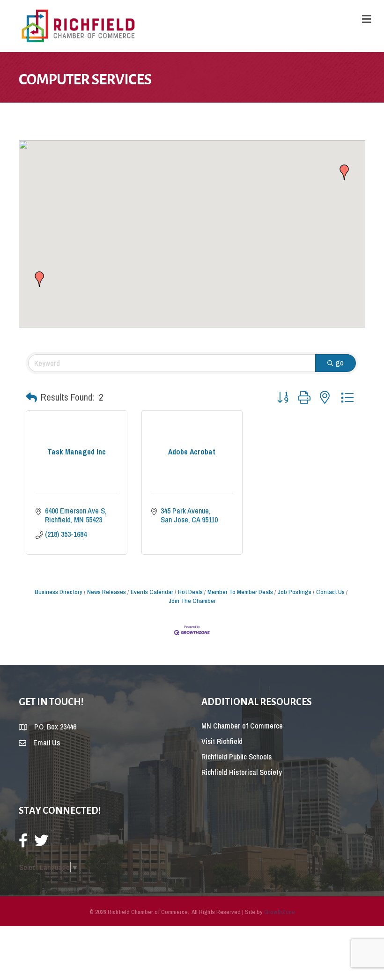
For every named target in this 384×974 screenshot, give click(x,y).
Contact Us (330, 591)
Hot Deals (190, 591)
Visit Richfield (222, 741)
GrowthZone (279, 912)
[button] (39, 279)
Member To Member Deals (240, 591)
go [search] (340, 362)
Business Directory (58, 591)
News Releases (106, 591)
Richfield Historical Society (241, 772)
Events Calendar (152, 591)
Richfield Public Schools (236, 756)
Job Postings (294, 591)
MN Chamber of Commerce (242, 726)
